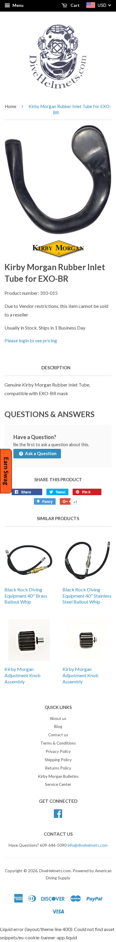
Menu (17, 5)
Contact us (58, 734)
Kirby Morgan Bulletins (58, 776)
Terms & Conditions (58, 743)
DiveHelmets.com (55, 870)
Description (55, 367)
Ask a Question (40, 453)
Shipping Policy (58, 759)
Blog (58, 726)
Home (10, 106)
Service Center (58, 784)
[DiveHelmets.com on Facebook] (58, 812)
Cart (75, 5)
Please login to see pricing (30, 340)
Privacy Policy (58, 751)
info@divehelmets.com (88, 845)
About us (58, 718)
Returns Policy (58, 768)
